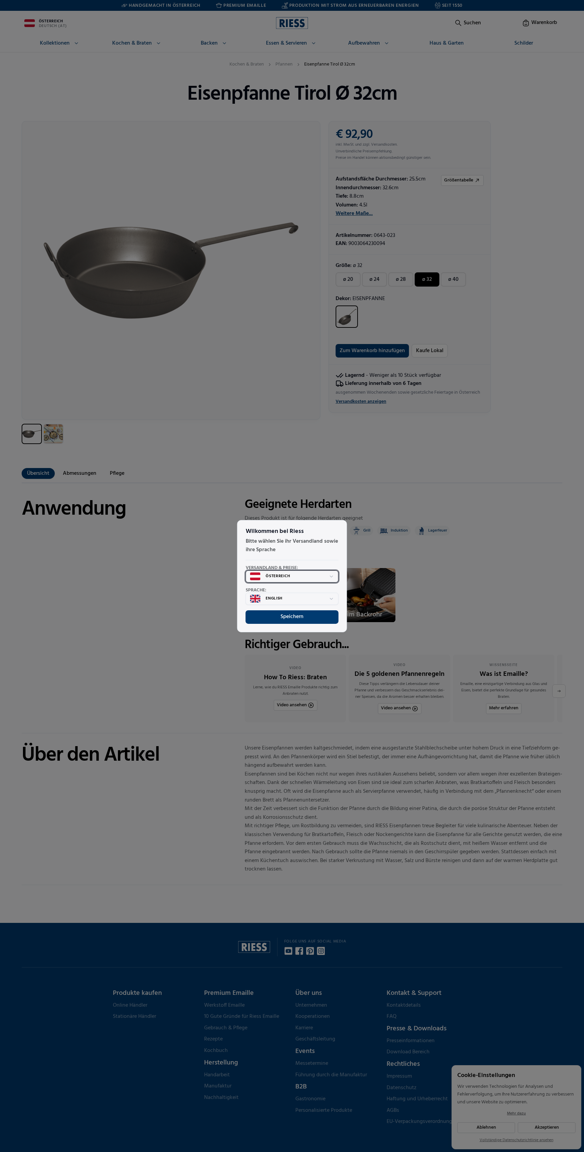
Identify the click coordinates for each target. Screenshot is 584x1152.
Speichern (292, 616)
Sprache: (256, 590)
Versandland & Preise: (272, 568)
